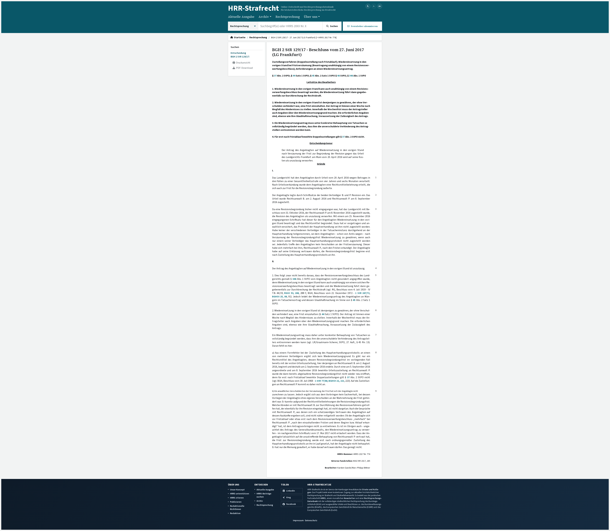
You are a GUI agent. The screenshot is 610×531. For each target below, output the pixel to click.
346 (351, 75)
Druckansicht (242, 62)
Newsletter (349, 498)
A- (374, 6)
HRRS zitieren (237, 497)
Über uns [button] (310, 16)
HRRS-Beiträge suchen (264, 495)
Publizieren (235, 502)
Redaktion (235, 513)
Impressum (298, 520)
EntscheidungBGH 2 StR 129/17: (240, 54)
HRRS (323, 498)
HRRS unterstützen (239, 493)
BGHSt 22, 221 (336, 381)
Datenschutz (311, 520)
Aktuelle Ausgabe (241, 16)
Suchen (235, 47)
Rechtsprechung (287, 16)
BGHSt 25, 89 (279, 296)
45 (313, 75)
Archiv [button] (263, 16)
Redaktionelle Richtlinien (237, 507)
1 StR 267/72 (362, 293)
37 (275, 75)
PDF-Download (244, 68)
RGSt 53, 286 (291, 293)
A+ (380, 6)
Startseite (239, 37)
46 (338, 75)
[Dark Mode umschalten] (368, 6)
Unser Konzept (237, 489)
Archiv (260, 501)
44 (294, 75)
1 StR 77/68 (321, 381)
